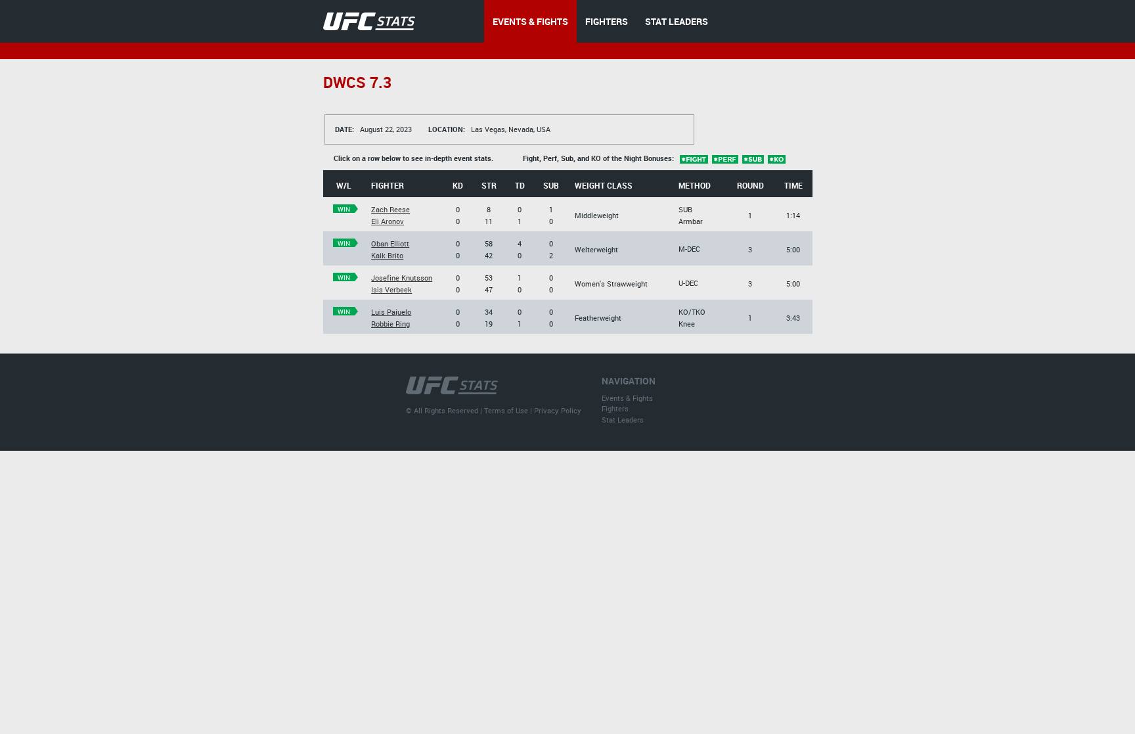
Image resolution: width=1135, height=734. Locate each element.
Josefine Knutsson (401, 278)
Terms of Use (506, 410)
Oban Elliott (390, 243)
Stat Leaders (623, 419)
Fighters (615, 408)
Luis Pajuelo (391, 312)
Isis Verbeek (391, 289)
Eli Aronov (387, 221)
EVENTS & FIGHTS (530, 21)
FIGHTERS (606, 21)
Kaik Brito (387, 255)
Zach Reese (390, 209)
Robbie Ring (390, 324)
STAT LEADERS (676, 21)
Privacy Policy (557, 410)
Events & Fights (627, 398)
